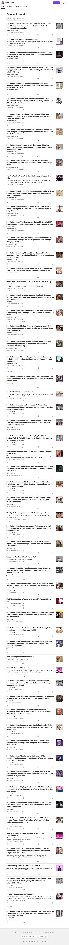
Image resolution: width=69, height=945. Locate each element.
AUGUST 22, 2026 (12, 30)
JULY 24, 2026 (10, 533)
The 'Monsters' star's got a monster (17, 659)
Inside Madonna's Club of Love (17, 668)
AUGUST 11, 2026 (12, 213)
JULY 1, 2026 (10, 885)
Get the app (43, 937)
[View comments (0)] (23, 35)
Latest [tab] (9, 19)
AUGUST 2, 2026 (11, 348)
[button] (3, 7)
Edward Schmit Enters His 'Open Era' (20, 894)
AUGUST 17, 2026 (12, 121)
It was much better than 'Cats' (15, 603)
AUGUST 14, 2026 (12, 167)
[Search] (61, 19)
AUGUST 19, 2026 (12, 90)
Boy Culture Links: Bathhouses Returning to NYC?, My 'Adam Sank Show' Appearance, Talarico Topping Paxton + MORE (29, 269)
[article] (34, 29)
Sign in (64, 3)
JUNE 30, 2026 (10, 918)
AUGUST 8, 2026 (11, 244)
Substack (25, 941)
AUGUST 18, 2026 (12, 105)
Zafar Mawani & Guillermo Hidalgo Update (22, 39)
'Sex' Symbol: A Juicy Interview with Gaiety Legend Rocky (27, 513)
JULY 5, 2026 (10, 824)
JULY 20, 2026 (10, 590)
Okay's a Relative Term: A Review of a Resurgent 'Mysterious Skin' (28, 177)
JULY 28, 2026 (10, 442)
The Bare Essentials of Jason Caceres (20, 392)
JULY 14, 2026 (10, 687)
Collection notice (49, 932)
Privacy (36, 932)
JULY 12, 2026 (10, 716)
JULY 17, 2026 (10, 632)
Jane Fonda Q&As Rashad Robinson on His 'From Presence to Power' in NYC (29, 452)
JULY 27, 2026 (10, 473)
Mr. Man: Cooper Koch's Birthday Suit (20, 657)
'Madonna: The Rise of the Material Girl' (21, 557)
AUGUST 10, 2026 (12, 229)
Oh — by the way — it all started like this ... (19, 559)
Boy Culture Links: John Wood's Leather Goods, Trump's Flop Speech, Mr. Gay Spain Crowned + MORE (29, 629)
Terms (41, 932)
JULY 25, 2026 (10, 488)
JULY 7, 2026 (10, 793)
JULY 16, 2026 (10, 648)
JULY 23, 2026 (10, 548)
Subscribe (56, 3)
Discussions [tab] (20, 19)
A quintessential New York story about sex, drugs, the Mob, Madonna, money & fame (28, 516)
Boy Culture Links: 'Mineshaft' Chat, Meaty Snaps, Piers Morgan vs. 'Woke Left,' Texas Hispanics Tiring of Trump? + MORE (30, 697)
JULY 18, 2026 (10, 619)
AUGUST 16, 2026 (12, 136)
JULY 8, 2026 (10, 778)
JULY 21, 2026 (10, 575)
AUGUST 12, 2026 (12, 198)
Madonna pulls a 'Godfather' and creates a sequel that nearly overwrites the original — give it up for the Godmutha (29, 838)
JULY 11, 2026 (10, 732)
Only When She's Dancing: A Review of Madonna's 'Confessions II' (25, 834)
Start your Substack (30, 937)
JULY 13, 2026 (10, 701)
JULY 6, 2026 (10, 809)
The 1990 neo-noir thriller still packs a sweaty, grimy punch (24, 286)
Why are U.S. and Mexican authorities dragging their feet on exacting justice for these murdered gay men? (29, 42)
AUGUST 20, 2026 (12, 74)
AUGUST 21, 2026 (12, 59)
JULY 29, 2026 (10, 427)
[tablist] (15, 19)
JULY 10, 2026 (10, 747)
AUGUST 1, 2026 (11, 363)
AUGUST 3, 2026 (11, 333)
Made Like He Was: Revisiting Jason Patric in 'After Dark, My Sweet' (28, 283)
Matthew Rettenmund (17, 32)
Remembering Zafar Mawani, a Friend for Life (23, 866)
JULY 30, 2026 (10, 411)
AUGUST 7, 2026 (11, 259)
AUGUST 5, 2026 (11, 302)
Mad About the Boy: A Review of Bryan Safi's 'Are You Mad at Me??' (28, 600)
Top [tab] (14, 19)
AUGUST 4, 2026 (11, 317)
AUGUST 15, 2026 (12, 152)
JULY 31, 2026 (10, 383)
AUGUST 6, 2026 (11, 273)
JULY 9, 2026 (10, 762)
